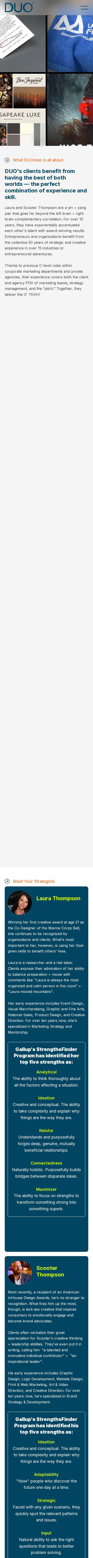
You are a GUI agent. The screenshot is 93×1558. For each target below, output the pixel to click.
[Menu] (84, 8)
